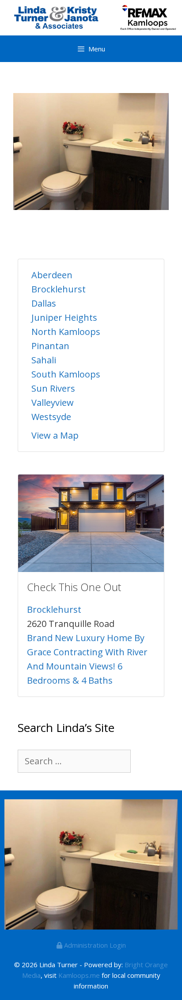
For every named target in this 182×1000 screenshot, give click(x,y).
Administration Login (94, 945)
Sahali (43, 360)
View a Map (55, 435)
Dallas (43, 303)
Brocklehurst (58, 289)
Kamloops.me (79, 975)
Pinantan (50, 346)
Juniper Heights (64, 317)
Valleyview (52, 403)
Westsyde (51, 417)
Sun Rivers (53, 388)
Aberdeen (51, 275)
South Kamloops (65, 374)
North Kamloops (65, 332)
